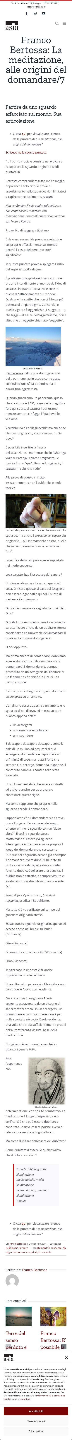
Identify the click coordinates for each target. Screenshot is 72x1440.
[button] (66, 1357)
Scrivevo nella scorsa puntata (26, 152)
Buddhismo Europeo (17, 1248)
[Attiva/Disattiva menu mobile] (64, 23)
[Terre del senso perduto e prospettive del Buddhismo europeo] (19, 1309)
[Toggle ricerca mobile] (57, 23)
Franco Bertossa (17, 1243)
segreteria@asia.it (36, 6)
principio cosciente (41, 1252)
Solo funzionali (36, 1421)
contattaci (25, 1398)
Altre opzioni (36, 1431)
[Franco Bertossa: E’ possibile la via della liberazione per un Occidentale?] (53, 1309)
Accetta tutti (36, 1411)
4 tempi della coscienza (48, 1248)
